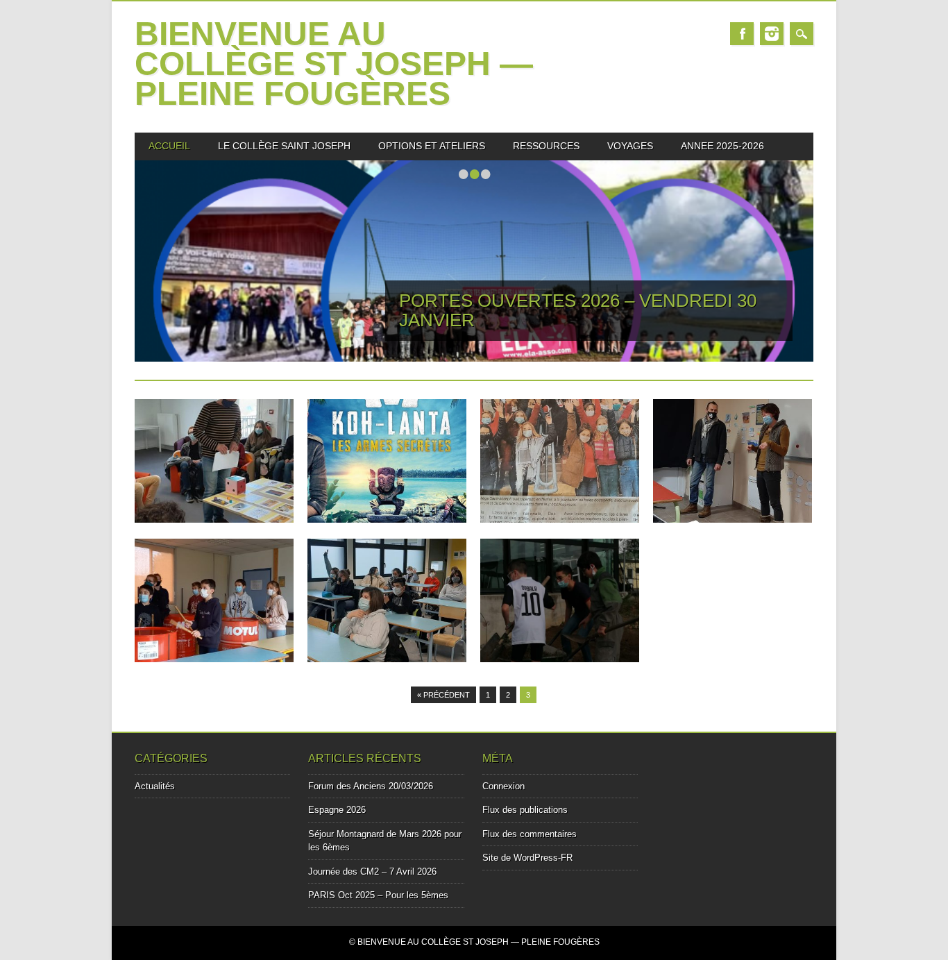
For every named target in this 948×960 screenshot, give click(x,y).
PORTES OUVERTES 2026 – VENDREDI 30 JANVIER (577, 310)
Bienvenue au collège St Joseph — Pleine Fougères (334, 63)
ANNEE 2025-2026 (722, 145)
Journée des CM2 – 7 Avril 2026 (372, 871)
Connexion (503, 786)
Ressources (546, 145)
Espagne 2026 (337, 810)
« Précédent (443, 695)
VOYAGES (630, 145)
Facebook (742, 33)
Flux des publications (525, 810)
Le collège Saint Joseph (284, 145)
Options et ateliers (431, 145)
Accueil (169, 145)
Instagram (772, 33)
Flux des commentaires (529, 834)
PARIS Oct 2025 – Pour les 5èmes (378, 895)
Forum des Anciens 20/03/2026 (370, 786)
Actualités (155, 786)
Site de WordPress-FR (527, 857)
